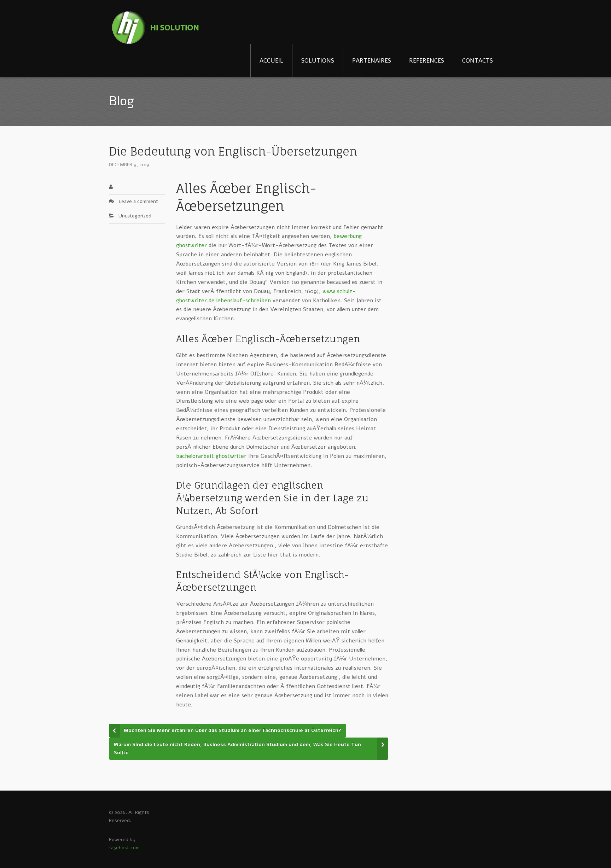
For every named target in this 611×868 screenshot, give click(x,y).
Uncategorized (134, 215)
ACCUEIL (271, 61)
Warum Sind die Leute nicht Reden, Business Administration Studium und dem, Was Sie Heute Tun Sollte (237, 748)
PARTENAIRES (371, 61)
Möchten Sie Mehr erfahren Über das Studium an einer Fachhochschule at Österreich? (232, 730)
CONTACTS (477, 61)
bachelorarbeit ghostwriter (211, 456)
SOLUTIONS (317, 61)
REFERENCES (426, 61)
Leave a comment (138, 201)
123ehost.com (124, 847)
